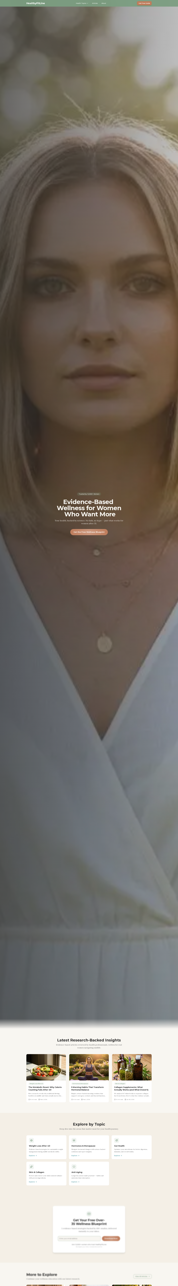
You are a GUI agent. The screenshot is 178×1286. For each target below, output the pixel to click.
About (103, 3)
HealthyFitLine (35, 3)
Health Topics (81, 3)
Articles (95, 3)
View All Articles (141, 1276)
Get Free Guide (144, 3)
